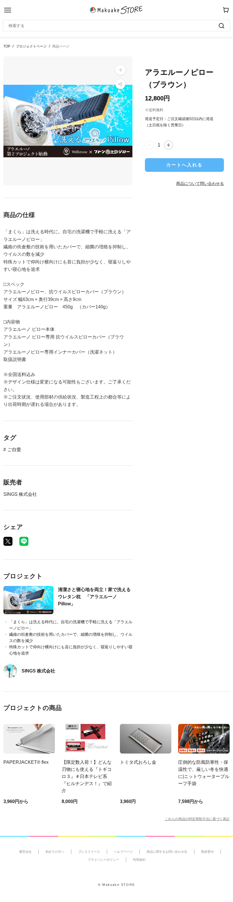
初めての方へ (54, 851)
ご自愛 (14, 449)
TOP (6, 46)
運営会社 (25, 851)
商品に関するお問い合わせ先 (167, 851)
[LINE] (23, 541)
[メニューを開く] (8, 10)
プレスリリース (89, 851)
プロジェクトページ (31, 46)
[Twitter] (8, 541)
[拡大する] (120, 70)
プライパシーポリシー (103, 859)
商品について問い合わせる (200, 183)
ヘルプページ (123, 851)
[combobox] (114, 25)
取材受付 (207, 851)
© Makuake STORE (116, 884)
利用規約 (139, 859)
